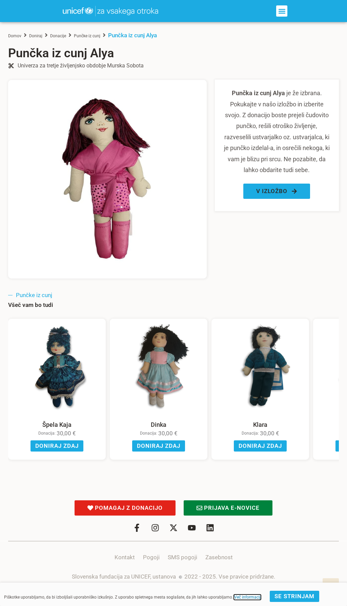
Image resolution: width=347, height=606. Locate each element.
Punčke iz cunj (87, 36)
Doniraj (35, 36)
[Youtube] (192, 528)
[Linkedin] (210, 528)
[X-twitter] (173, 528)
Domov (14, 36)
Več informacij (247, 597)
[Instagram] (155, 528)
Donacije (58, 36)
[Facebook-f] (137, 528)
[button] (281, 11)
